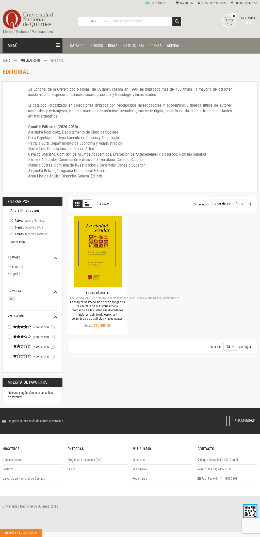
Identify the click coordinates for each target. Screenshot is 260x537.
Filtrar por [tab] (18, 201)
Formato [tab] (14, 257)
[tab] (32, 223)
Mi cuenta (139, 460)
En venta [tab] (14, 291)
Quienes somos (12, 460)
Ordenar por (201, 204)
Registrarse (140, 478)
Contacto (8, 469)
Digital (17, 274)
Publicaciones (31, 60)
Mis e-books (140, 469)
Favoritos (186, 3)
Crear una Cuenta (213, 3)
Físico (17, 267)
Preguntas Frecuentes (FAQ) (85, 460)
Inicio (7, 60)
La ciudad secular (97, 293)
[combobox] (130, 21)
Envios (72, 469)
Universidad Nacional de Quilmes (24, 478)
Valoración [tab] (16, 316)
